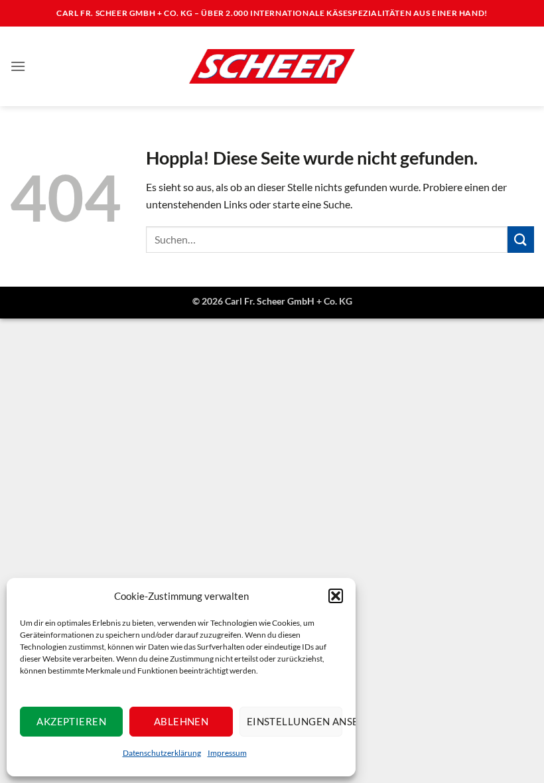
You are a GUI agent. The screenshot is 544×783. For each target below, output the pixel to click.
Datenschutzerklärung (162, 753)
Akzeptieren (71, 721)
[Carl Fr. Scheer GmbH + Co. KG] (272, 66)
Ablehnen (181, 721)
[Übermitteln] (521, 239)
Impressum (227, 753)
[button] (335, 596)
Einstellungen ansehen (294, 721)
